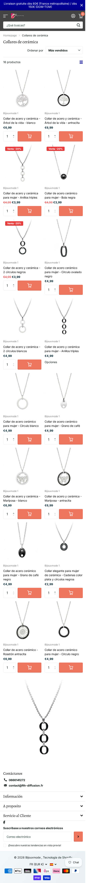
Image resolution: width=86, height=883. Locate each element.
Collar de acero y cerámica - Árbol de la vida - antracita (63, 120)
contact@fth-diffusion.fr (26, 785)
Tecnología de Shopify (57, 857)
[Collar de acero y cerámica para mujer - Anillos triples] (22, 164)
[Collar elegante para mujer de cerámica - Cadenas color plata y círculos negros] (64, 541)
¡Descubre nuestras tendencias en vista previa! (34, 845)
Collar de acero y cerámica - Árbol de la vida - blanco (21, 120)
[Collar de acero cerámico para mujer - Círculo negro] (64, 620)
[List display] (81, 62)
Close (81, 5)
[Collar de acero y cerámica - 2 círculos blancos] (22, 317)
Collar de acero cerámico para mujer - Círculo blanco (21, 423)
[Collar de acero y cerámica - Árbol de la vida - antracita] (64, 89)
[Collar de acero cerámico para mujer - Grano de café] (64, 392)
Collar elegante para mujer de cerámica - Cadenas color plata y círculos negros (63, 575)
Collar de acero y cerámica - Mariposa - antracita (63, 498)
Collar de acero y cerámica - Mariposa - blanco (21, 498)
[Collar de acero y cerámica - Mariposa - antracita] (64, 467)
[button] (14, 132)
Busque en (78, 25)
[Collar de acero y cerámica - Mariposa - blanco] (22, 467)
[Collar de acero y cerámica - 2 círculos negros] (22, 238)
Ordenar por (35, 50)
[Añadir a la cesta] (29, 136)
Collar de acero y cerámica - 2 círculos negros (21, 270)
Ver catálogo (5, 16)
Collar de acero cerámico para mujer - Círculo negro (62, 652)
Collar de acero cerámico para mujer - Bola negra (61, 195)
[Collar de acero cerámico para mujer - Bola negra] (64, 164)
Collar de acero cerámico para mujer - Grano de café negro (21, 575)
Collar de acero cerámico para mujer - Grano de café (62, 423)
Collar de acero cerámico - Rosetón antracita (20, 652)
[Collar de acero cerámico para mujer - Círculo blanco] (22, 392)
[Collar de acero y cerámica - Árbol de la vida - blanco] (22, 89)
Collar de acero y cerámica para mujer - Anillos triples (20, 195)
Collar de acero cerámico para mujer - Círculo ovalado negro (63, 272)
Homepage (10, 35)
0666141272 (17, 780)
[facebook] (4, 822)
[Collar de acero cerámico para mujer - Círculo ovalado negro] (64, 238)
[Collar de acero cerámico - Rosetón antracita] (22, 620)
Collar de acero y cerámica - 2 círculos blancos (21, 349)
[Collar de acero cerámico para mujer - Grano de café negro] (22, 541)
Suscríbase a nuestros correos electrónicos (33, 828)
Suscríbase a (78, 837)
